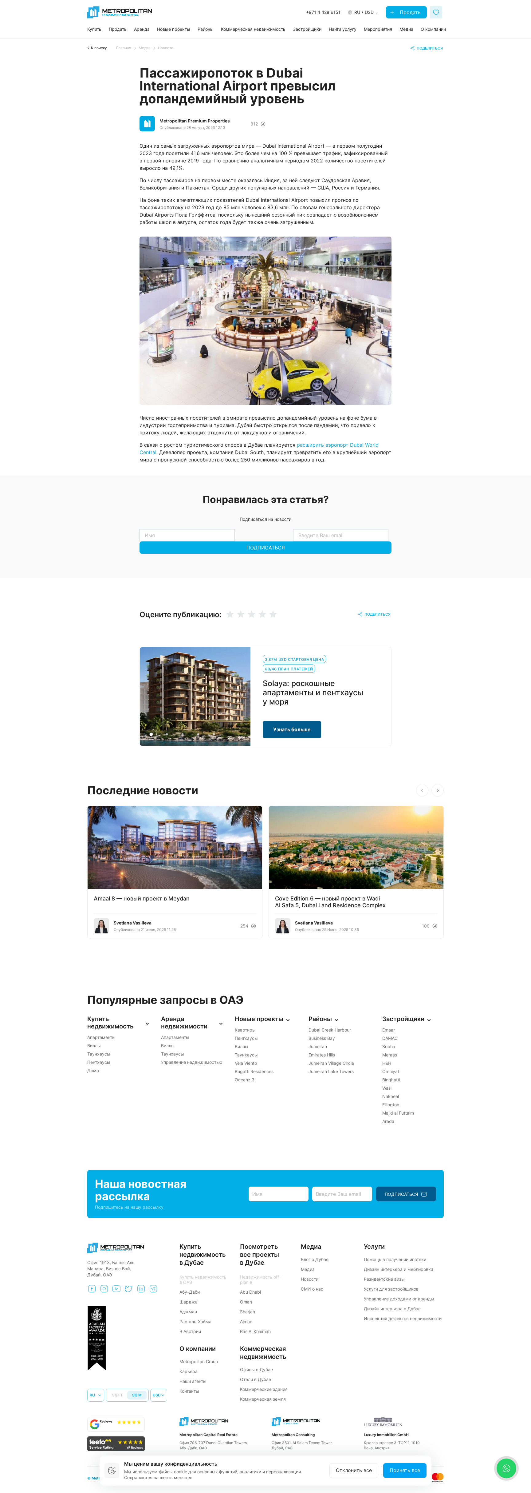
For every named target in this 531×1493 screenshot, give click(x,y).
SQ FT (117, 1395)
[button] (437, 790)
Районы (206, 29)
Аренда (142, 29)
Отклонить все (354, 1470)
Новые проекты (173, 29)
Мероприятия (378, 29)
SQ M (137, 1395)
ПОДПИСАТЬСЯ (265, 548)
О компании (433, 29)
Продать (409, 12)
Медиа (406, 29)
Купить (94, 29)
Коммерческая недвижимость (253, 29)
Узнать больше (292, 729)
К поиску (99, 48)
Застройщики (307, 29)
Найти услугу (342, 29)
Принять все (405, 1470)
